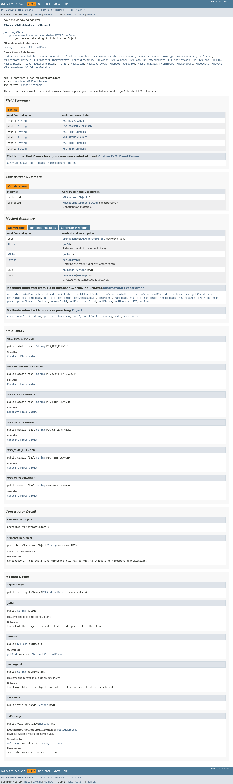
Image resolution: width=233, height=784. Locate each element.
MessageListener (14, 47)
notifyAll (90, 316)
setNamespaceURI (126, 301)
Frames (44, 10)
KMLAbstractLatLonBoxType (156, 56)
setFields (105, 301)
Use (40, 4)
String (22, 120)
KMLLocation (12, 63)
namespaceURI (56, 162)
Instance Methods (43, 227)
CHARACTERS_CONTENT (20, 162)
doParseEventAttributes (121, 294)
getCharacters (16, 297)
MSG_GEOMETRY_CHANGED (77, 126)
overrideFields (208, 297)
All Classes (78, 10)
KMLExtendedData (154, 60)
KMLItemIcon (201, 60)
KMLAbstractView (83, 60)
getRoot (68, 254)
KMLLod (27, 63)
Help (65, 4)
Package (20, 4)
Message (81, 270)
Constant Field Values (22, 356)
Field (27, 14)
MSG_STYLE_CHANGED (75, 137)
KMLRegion (77, 63)
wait (118, 316)
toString (106, 316)
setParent (146, 301)
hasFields (150, 297)
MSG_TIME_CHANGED (74, 143)
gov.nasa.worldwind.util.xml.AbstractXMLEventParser (43, 35)
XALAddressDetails (37, 67)
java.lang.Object (14, 32)
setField (75, 301)
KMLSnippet (166, 63)
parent (72, 162)
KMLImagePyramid (179, 60)
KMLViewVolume (13, 67)
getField (35, 297)
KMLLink (217, 60)
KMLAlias (102, 60)
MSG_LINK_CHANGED (74, 131)
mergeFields (168, 297)
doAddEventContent (89, 294)
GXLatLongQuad (49, 56)
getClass (49, 316)
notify (77, 316)
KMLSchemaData (147, 63)
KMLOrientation (44, 63)
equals (21, 316)
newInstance (187, 297)
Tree (48, 4)
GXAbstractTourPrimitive (20, 56)
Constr (37, 14)
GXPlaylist (69, 56)
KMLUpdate (202, 63)
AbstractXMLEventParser (31, 81)
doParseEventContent (153, 294)
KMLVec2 (217, 63)
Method (48, 14)
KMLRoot (115, 63)
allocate (13, 294)
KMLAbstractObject (75, 197)
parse (10, 301)
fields (40, 162)
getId (66, 244)
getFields (64, 297)
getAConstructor (203, 294)
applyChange (71, 238)
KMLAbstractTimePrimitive (51, 60)
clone (10, 316)
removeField (59, 301)
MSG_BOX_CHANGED (73, 120)
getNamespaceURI (85, 297)
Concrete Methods (74, 227)
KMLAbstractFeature (92, 56)
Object (77, 310)
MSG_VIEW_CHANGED (74, 148)
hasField (121, 297)
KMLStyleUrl (185, 63)
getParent (105, 297)
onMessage (69, 275)
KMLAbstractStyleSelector (194, 56)
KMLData (135, 60)
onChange (68, 270)
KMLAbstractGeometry (122, 56)
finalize (35, 316)
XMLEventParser (38, 47)
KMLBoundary (119, 60)
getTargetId (71, 260)
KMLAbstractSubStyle (17, 60)
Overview (7, 4)
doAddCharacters (33, 294)
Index (56, 4)
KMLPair (63, 63)
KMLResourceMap (97, 63)
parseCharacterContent (32, 301)
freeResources (179, 294)
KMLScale (129, 63)
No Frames (57, 10)
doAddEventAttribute (60, 294)
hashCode (64, 316)
